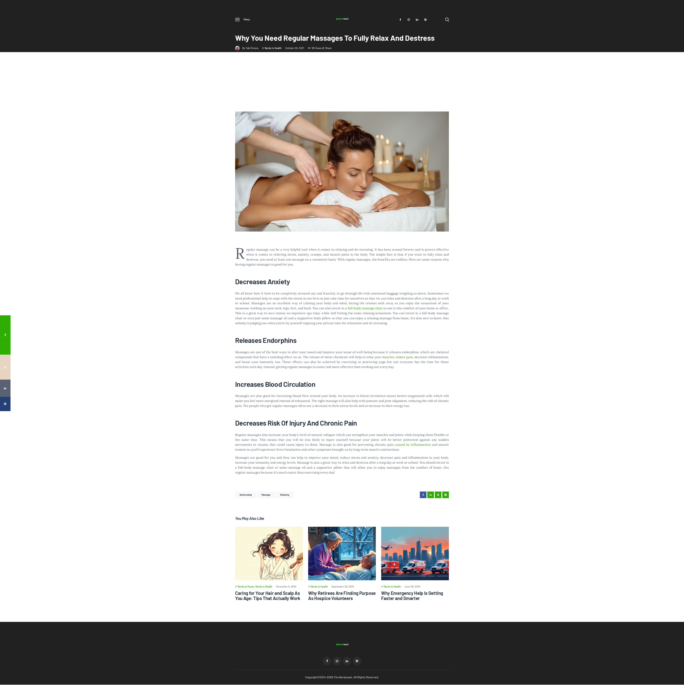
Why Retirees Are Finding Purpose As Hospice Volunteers (342, 596)
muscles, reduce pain (397, 357)
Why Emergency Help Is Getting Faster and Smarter (412, 596)
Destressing (246, 494)
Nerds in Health (273, 48)
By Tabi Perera (250, 48)
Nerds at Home (246, 586)
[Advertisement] (342, 85)
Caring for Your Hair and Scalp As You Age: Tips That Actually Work (267, 596)
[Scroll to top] (674, 370)
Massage (265, 494)
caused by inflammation (413, 445)
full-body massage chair (365, 308)
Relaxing (284, 494)
